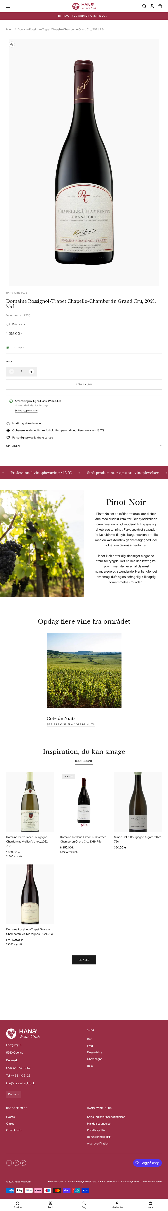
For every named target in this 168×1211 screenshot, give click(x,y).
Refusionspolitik (56, 1181)
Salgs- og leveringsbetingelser (106, 1117)
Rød (89, 1039)
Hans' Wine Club (23, 1181)
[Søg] (144, 6)
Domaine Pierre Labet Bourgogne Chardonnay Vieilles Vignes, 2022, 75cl (27, 841)
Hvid (90, 1046)
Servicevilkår (113, 1181)
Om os (10, 1123)
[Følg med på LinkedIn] (23, 1163)
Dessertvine (94, 1052)
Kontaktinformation (152, 1181)
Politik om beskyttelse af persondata (85, 1181)
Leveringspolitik (131, 1181)
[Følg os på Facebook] (9, 1163)
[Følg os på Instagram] (16, 1163)
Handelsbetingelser (99, 1123)
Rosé (90, 1066)
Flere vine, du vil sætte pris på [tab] (84, 992)
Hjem (9, 29)
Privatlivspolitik (96, 1130)
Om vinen (13, 445)
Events (10, 1117)
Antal (9, 361)
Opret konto (13, 1130)
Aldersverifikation (98, 1143)
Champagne (94, 1059)
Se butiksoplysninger (26, 411)
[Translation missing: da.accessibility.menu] (8, 6)
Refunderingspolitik (99, 1137)
